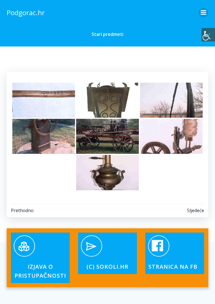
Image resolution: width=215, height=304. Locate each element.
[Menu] (203, 12)
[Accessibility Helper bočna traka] (208, 34)
